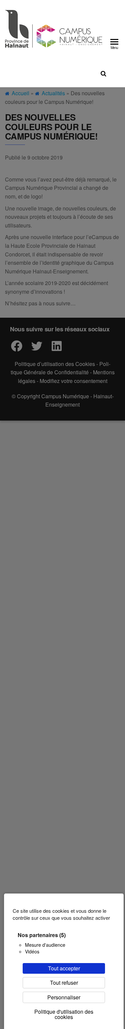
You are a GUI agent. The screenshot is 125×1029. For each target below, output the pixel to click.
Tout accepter (64, 968)
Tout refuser (64, 982)
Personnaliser (63, 997)
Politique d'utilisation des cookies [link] (63, 1014)
